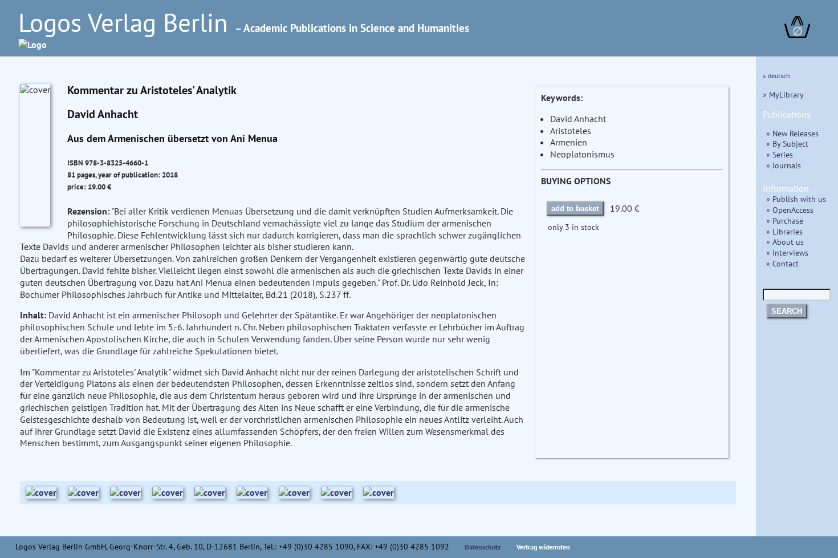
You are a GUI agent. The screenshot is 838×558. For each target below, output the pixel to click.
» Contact (782, 263)
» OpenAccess (789, 209)
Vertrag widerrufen (543, 547)
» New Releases (792, 133)
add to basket (575, 208)
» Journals (783, 165)
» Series (779, 154)
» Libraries (784, 231)
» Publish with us (796, 198)
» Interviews (787, 252)
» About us (785, 241)
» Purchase (784, 220)
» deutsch (776, 75)
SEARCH (786, 311)
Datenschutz (483, 547)
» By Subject (787, 143)
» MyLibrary (783, 94)
